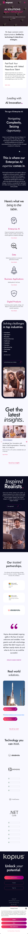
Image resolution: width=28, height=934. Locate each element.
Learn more (7, 85)
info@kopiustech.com (14, 906)
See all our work (14, 729)
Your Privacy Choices (11, 931)
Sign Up (14, 888)
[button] (26, 908)
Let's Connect (14, 877)
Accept (14, 919)
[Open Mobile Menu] (24, 2)
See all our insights (14, 463)
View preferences (14, 926)
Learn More (5, 454)
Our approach (11, 506)
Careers (14, 882)
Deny (14, 923)
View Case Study (8, 709)
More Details (14, 238)
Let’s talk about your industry (10, 362)
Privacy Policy (17, 931)
